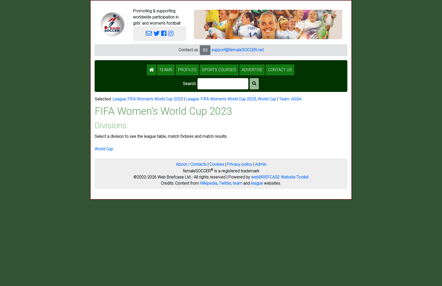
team (237, 183)
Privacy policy (239, 164)
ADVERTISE (252, 69)
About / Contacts (191, 164)
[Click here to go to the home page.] (112, 24)
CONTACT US (280, 69)
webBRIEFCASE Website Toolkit (279, 177)
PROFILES (187, 69)
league (257, 183)
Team (284, 99)
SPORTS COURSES (219, 69)
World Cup (267, 99)
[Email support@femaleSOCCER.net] (149, 33)
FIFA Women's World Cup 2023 (155, 99)
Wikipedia (208, 183)
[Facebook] (164, 33)
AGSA (296, 99)
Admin (260, 164)
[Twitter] (156, 33)
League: (193, 99)
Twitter (225, 183)
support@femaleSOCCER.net (238, 49)
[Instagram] (170, 33)
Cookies (216, 164)
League (119, 99)
